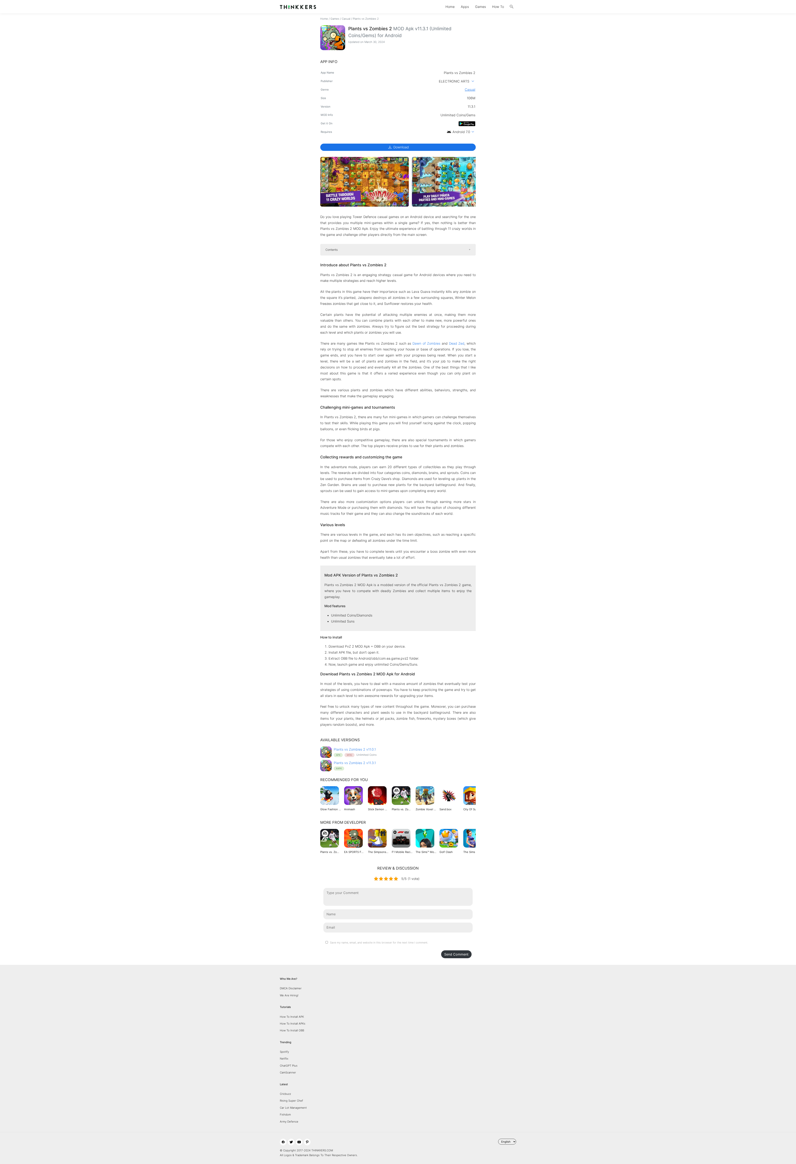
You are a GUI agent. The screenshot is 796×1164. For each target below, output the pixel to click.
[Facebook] (283, 1142)
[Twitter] (291, 1142)
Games (480, 7)
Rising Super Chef (291, 1100)
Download (398, 147)
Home (450, 7)
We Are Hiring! (289, 995)
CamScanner (288, 1072)
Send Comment (456, 954)
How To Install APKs (292, 1023)
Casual (346, 18)
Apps (465, 7)
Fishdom (285, 1114)
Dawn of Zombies (426, 343)
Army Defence (289, 1121)
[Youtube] (299, 1142)
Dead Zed (457, 343)
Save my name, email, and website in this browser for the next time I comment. (379, 942)
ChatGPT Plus (288, 1065)
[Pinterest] (307, 1142)
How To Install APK (292, 1016)
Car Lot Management (293, 1107)
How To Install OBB (292, 1030)
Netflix (284, 1058)
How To (498, 7)
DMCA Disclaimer (291, 988)
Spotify (284, 1051)
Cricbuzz (285, 1093)
